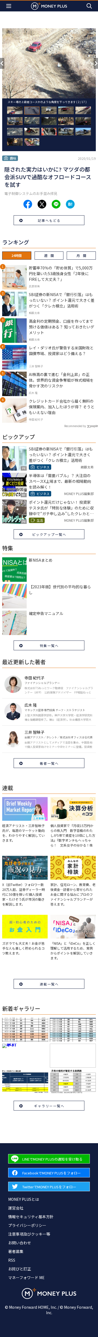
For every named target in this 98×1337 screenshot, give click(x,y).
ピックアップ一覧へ (49, 534)
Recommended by (75, 426)
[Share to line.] (56, 204)
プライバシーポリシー (27, 1225)
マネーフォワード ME (26, 1277)
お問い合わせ (19, 1242)
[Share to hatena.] (70, 204)
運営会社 (15, 1208)
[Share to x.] (42, 204)
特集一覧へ (49, 645)
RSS (11, 1260)
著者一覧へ (49, 763)
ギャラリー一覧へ (49, 1105)
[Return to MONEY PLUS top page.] (49, 6)
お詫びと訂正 (19, 1268)
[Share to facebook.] (27, 204)
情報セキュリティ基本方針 (31, 1216)
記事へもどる (49, 220)
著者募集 (15, 1251)
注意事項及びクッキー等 (29, 1234)
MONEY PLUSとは (23, 1199)
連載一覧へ (49, 984)
